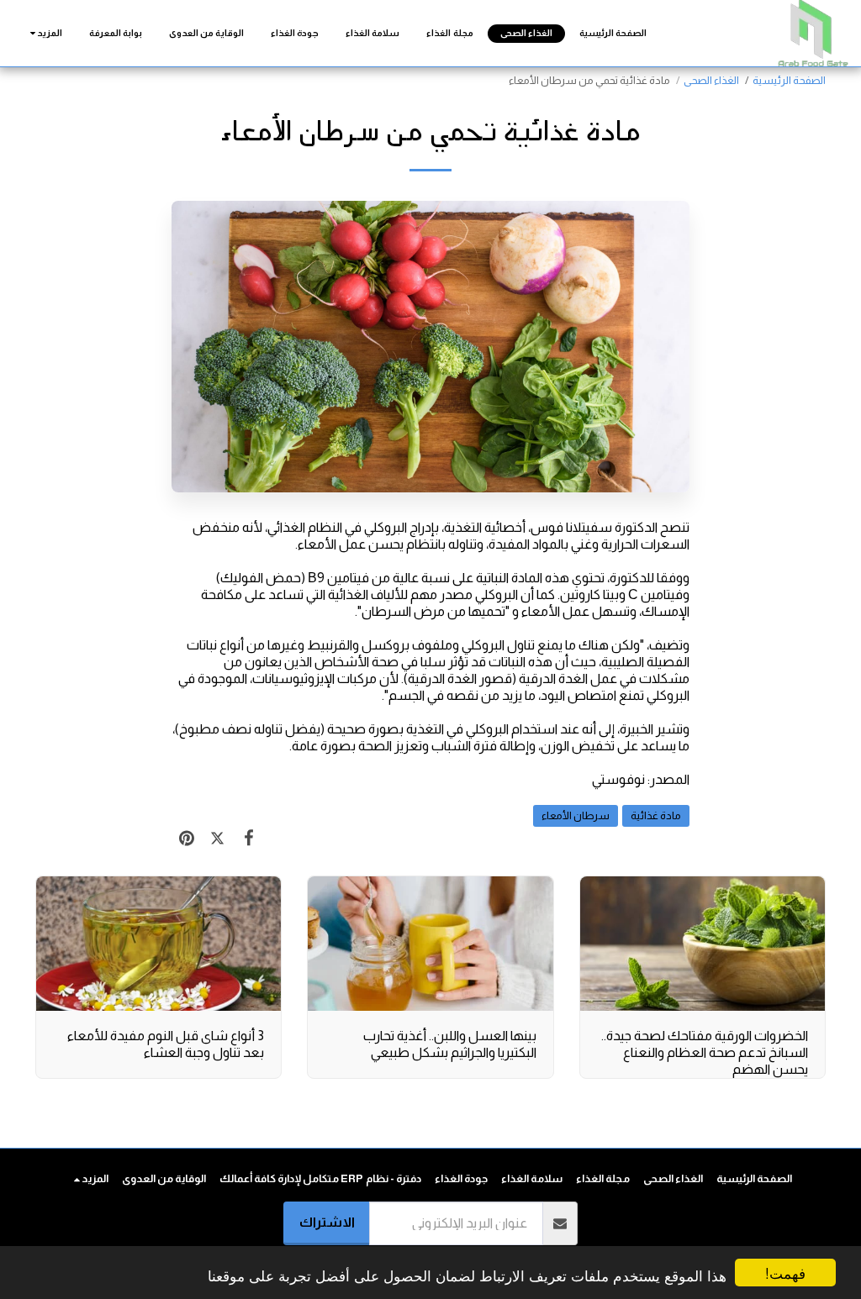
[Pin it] (187, 837)
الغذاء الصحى (711, 80)
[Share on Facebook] (248, 837)
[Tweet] (217, 837)
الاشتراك (327, 1222)
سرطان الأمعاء (575, 815)
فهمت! (785, 1272)
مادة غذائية (656, 815)
